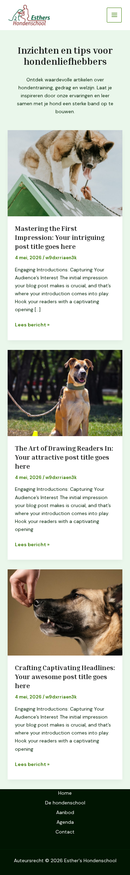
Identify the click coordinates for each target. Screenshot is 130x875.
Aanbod (65, 812)
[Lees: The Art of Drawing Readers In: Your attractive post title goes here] (65, 392)
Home (65, 793)
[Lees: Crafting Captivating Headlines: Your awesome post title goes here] (65, 612)
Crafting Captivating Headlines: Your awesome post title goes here (65, 676)
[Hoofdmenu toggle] (114, 15)
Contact (65, 832)
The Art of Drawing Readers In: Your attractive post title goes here (64, 457)
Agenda (65, 822)
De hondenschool (65, 803)
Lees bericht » (32, 324)
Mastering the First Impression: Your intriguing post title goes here (59, 237)
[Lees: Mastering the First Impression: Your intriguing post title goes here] (65, 173)
